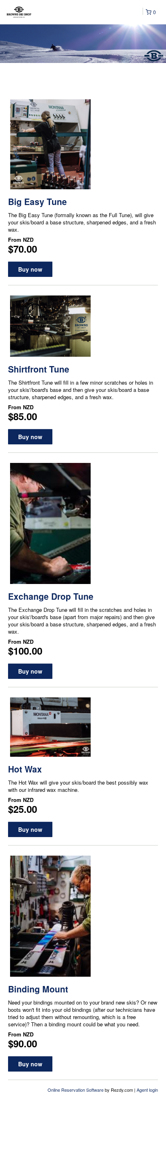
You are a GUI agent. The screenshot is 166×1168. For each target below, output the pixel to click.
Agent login (147, 1089)
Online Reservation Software (76, 1089)
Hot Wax (25, 769)
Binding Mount (38, 989)
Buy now (30, 269)
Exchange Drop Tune (50, 596)
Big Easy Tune (37, 201)
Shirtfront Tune (38, 369)
